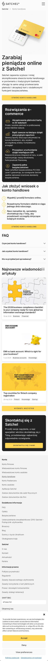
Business (16, 316)
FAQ (4, 507)
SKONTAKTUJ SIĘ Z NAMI (24, 445)
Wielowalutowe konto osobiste (14, 472)
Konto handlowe (8, 476)
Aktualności (7, 557)
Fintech (16, 399)
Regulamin (6, 576)
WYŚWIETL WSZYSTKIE (24, 408)
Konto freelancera (9, 481)
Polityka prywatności (10, 571)
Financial (25, 316)
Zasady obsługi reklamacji (13, 592)
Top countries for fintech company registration (20, 394)
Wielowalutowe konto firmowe (14, 468)
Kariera (5, 561)
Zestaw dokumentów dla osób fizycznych (19, 493)
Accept (24, 638)
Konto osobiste (8, 485)
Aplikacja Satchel (9, 489)
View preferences (24, 652)
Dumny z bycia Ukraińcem (13, 534)
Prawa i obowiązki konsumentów (15, 588)
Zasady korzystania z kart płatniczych (18, 584)
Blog (4, 530)
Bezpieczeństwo (9, 515)
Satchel (5, 9)
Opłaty (5, 511)
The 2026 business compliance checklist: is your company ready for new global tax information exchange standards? (23, 310)
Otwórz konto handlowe (24, 98)
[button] (44, 614)
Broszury (5, 526)
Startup (35, 399)
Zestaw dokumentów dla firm (14, 497)
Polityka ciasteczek (12, 658)
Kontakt (5, 553)
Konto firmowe (8, 464)
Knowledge (33, 358)
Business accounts (19, 358)
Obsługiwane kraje (9, 539)
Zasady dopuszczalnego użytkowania (18, 580)
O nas (4, 549)
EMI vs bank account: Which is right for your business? (22, 352)
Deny (24, 645)
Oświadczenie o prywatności (31, 658)
